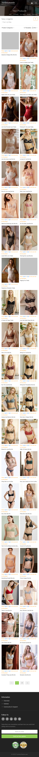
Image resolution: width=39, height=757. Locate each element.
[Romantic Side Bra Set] (28, 657)
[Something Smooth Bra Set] (10, 560)
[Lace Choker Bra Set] (10, 624)
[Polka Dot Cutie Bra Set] (28, 496)
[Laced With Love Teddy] (10, 238)
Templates (28, 27)
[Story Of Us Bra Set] (10, 334)
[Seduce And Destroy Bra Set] (10, 399)
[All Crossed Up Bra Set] (28, 624)
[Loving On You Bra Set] (28, 141)
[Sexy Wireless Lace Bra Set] (28, 592)
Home (10, 14)
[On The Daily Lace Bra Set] (28, 205)
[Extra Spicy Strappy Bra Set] (28, 399)
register (6, 50)
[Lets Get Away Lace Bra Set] (10, 141)
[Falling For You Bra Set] (28, 334)
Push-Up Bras (35, 14)
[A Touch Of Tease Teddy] (10, 302)
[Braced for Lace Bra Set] (10, 431)
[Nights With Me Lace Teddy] (10, 76)
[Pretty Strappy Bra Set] (28, 560)
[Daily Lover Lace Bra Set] (28, 173)
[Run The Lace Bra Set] (10, 367)
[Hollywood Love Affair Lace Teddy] (28, 76)
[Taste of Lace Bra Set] (10, 592)
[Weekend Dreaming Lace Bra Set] (10, 205)
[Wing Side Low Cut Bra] (10, 463)
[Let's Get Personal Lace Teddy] (10, 109)
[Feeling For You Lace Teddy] (28, 109)
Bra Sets (28, 14)
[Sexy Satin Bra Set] (10, 496)
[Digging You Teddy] (28, 266)
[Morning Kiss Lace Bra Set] (28, 238)
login (10, 50)
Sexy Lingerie (22, 14)
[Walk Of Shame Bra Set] (28, 431)
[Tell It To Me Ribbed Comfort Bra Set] (10, 528)
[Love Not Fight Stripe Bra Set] (28, 302)
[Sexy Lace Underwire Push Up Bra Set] (28, 463)
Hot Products (15, 14)
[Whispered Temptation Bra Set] (28, 367)
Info (34, 27)
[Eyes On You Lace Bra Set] (10, 173)
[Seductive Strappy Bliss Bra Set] (10, 40)
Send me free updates (19, 736)
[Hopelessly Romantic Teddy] (10, 270)
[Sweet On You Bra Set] (28, 528)
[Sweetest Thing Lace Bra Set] (10, 657)
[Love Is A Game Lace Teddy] (28, 44)
